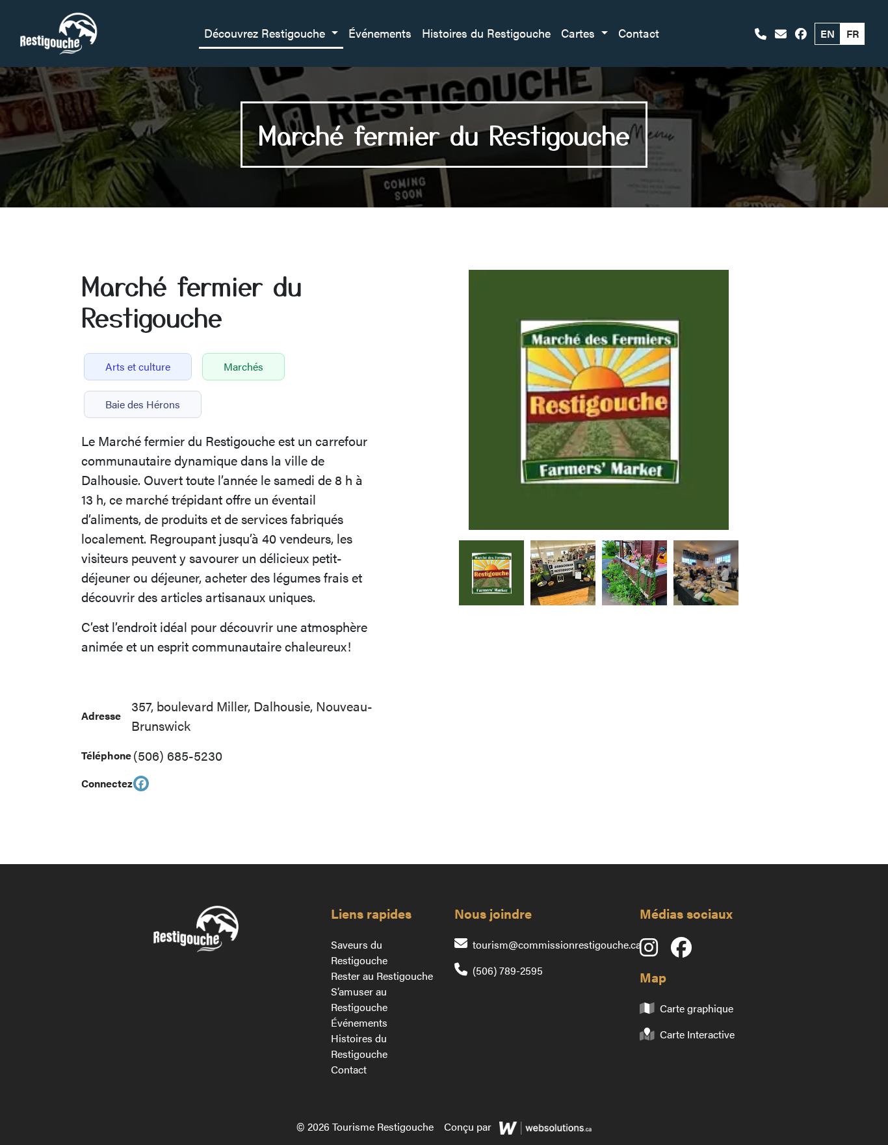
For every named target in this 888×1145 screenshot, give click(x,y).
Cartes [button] (579, 33)
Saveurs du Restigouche (359, 952)
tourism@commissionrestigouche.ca (557, 944)
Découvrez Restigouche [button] (266, 33)
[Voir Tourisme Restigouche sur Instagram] (655, 950)
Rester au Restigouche (382, 975)
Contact (638, 33)
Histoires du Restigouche (486, 33)
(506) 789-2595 (508, 970)
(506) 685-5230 (177, 755)
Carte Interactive (697, 1034)
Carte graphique (696, 1008)
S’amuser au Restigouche (359, 999)
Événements (379, 33)
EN (827, 33)
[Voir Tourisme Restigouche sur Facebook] (800, 33)
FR (852, 33)
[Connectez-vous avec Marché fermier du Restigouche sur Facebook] (141, 783)
